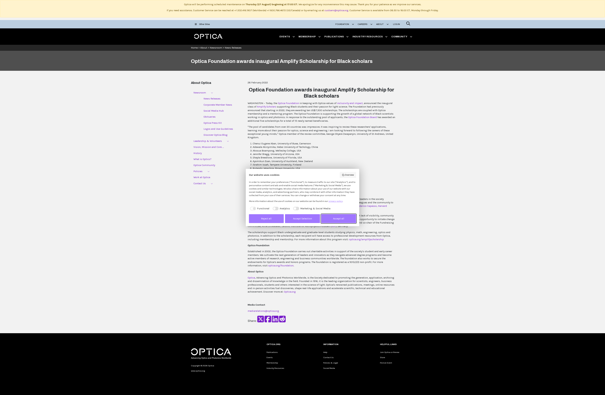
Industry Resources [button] (367, 36)
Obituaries (210, 116)
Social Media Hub (214, 110)
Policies (197, 171)
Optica (251, 277)
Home (194, 47)
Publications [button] (334, 36)
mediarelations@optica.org (263, 310)
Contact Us (199, 183)
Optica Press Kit (213, 122)
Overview (349, 175)
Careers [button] (363, 24)
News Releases (233, 47)
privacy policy (335, 201)
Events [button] (284, 36)
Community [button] (399, 36)
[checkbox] (259, 208)
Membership (272, 363)
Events (270, 357)
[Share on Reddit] (282, 320)
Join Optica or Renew (389, 352)
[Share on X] (260, 320)
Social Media (329, 368)
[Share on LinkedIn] (275, 320)
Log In (396, 24)
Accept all (338, 218)
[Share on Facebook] (268, 320)
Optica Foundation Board (362, 117)
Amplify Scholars (266, 106)
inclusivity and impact (350, 103)
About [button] (380, 24)
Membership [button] (307, 36)
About (203, 47)
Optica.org (290, 291)
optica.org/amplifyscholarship (366, 239)
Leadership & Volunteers (207, 140)
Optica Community (204, 165)
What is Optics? (202, 159)
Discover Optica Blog (216, 134)
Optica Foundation (288, 103)
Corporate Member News (218, 104)
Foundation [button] (342, 24)
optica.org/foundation (281, 265)
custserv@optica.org (336, 10)
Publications (272, 352)
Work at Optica (201, 177)
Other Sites (204, 24)
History (197, 153)
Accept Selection (302, 218)
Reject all (266, 218)
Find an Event (386, 363)
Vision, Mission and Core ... (208, 146)
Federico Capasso (367, 205)
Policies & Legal (330, 363)
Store (382, 357)
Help (325, 352)
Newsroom (216, 47)
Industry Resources (275, 368)
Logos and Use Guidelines (218, 128)
